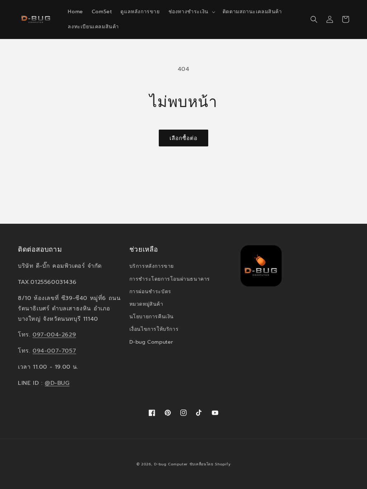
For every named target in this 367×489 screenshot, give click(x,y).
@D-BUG (57, 383)
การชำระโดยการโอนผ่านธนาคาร (169, 279)
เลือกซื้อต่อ (183, 138)
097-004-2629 (54, 334)
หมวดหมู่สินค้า (146, 304)
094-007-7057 (54, 351)
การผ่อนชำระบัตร (150, 291)
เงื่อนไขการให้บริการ (154, 329)
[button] (191, 11)
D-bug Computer (151, 342)
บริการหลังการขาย (151, 266)
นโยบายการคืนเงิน (151, 316)
